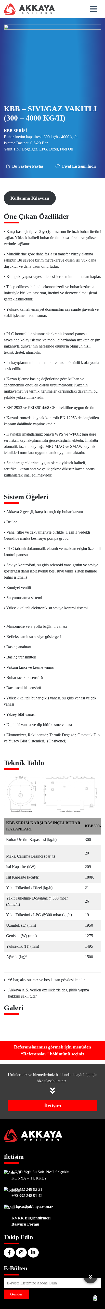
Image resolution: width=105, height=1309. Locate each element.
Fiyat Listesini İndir (79, 166)
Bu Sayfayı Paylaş (27, 166)
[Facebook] (9, 1253)
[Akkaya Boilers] (29, 9)
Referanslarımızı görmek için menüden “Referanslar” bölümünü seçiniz (52, 1050)
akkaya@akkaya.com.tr (32, 1207)
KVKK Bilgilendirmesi (30, 1218)
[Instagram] (21, 1253)
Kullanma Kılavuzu (29, 198)
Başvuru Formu (25, 1224)
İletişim (52, 1105)
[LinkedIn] (33, 1253)
